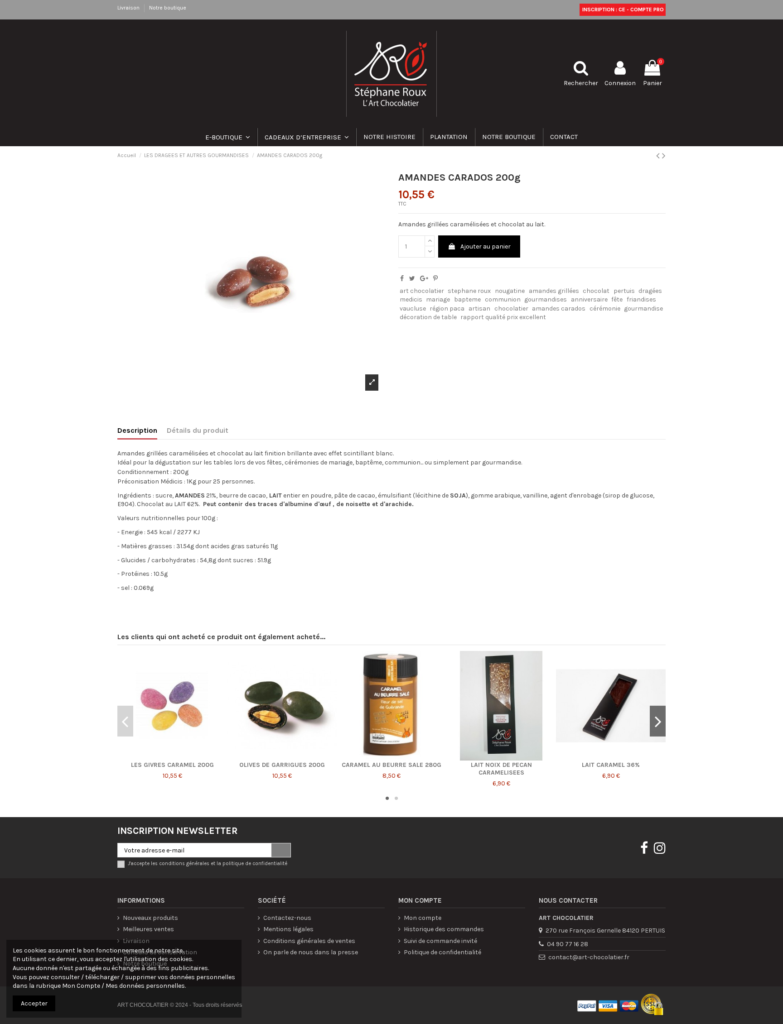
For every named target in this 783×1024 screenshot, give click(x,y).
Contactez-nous (287, 918)
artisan (479, 308)
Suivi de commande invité (440, 941)
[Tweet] (412, 278)
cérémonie (605, 308)
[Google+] (424, 278)
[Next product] (664, 155)
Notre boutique (167, 8)
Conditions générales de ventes (309, 941)
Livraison (129, 8)
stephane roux (469, 291)
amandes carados (558, 308)
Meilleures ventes (148, 929)
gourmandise (643, 308)
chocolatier (511, 308)
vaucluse (413, 308)
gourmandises (545, 299)
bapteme (467, 299)
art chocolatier (422, 291)
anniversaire (589, 299)
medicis (411, 299)
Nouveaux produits (150, 918)
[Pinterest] (435, 278)
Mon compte (422, 918)
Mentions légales (288, 929)
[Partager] (402, 278)
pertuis (624, 291)
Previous (125, 721)
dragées (650, 291)
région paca (447, 308)
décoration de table (428, 317)
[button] (306, 137)
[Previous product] (659, 155)
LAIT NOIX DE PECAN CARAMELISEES (501, 768)
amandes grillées (554, 291)
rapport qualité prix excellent (503, 317)
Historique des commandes (444, 929)
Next (658, 721)
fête (617, 299)
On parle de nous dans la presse (310, 952)
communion (503, 299)
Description (137, 430)
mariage (438, 299)
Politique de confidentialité (442, 952)
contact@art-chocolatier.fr (588, 957)
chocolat (596, 291)
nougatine (510, 291)
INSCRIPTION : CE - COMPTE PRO (622, 9)
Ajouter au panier (485, 246)
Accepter (34, 1003)
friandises (641, 299)
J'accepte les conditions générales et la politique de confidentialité (207, 863)
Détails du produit (197, 430)
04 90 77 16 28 (567, 944)
